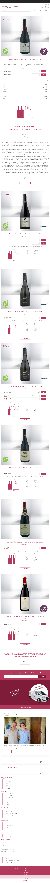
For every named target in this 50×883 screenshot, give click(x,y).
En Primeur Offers (9, 797)
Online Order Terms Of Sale (11, 857)
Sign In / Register (34, 10)
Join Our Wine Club (10, 793)
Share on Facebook (21, 137)
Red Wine (8, 780)
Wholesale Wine (9, 788)
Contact (7, 829)
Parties (7, 799)
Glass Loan (8, 802)
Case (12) (7, 75)
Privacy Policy (25, 874)
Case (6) (7, 396)
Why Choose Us (9, 822)
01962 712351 (44, 7)
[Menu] (46, 10)
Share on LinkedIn (27, 137)
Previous (2, 80)
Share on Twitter (24, 137)
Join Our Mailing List (10, 836)
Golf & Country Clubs (10, 817)
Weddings (8, 800)
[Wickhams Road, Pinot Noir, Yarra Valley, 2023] (25, 289)
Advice (7, 804)
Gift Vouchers (9, 786)
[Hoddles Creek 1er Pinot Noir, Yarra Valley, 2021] (25, 445)
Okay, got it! (25, 880)
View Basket (40, 10)
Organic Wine (8, 785)
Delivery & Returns (9, 835)
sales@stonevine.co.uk (12, 843)
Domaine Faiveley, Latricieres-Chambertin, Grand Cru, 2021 (25, 617)
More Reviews (25, 665)
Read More (28, 65)
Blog (7, 827)
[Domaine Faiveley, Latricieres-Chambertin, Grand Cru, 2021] (25, 594)
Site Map (25, 870)
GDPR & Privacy (9, 862)
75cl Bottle (7, 318)
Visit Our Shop (9, 795)
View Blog (7, 751)
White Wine (8, 781)
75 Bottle (7, 548)
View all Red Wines (25, 182)
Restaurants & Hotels (10, 811)
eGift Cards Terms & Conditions (12, 860)
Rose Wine (8, 783)
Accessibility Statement (25, 872)
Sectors (7, 810)
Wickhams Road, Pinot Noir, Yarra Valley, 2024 (25, 386)
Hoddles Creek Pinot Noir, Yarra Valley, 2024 (25, 234)
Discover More (25, 263)
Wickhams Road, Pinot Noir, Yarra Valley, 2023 (25, 312)
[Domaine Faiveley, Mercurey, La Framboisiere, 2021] (25, 519)
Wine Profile (25, 80)
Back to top (25, 178)
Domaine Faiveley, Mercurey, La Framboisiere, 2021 (25, 542)
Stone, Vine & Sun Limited (10, 6)
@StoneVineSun (14, 768)
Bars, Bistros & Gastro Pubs (11, 813)
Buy (43, 71)
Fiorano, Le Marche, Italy (10, 714)
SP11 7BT (32, 847)
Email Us (47, 4)
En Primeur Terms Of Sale (11, 858)
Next (47, 79)
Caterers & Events (9, 815)
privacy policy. (25, 878)
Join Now (42, 676)
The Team (8, 823)
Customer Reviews (10, 825)
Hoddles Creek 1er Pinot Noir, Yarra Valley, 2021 (25, 468)
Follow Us (44, 761)
